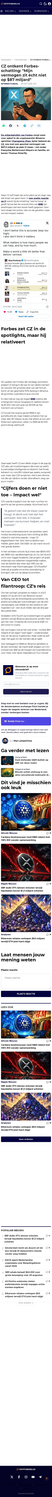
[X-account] (11, 1476)
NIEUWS (9, 11)
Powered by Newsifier (26, 1493)
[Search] (40, 3)
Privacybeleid (9, 1485)
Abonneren (26, 691)
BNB (40, 204)
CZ (2, 144)
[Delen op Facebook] (10, 125)
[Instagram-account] (26, 1476)
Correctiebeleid (24, 1485)
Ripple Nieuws (8, 884)
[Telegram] (24, 125)
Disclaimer (27, 1489)
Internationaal (9, 84)
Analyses (6, 934)
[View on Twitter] (47, 224)
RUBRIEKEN (40, 11)
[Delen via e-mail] (38, 125)
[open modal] (49, 3)
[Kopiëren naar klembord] (31, 125)
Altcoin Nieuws (9, 833)
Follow (26, 225)
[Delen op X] (17, 125)
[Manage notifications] (47, 1478)
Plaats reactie (26, 994)
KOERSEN (24, 11)
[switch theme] (45, 4)
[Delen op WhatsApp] (3, 125)
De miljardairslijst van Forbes (17, 135)
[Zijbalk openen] (1, 11)
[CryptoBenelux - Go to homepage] (26, 1469)
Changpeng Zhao (21, 141)
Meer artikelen (26, 1139)
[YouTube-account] (33, 1476)
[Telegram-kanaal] (40, 1476)
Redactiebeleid (42, 1485)
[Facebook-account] (18, 1476)
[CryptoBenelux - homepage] (10, 4)
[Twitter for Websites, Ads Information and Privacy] (47, 307)
